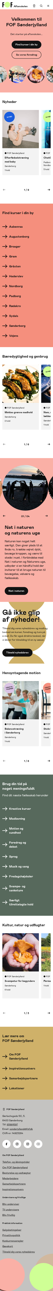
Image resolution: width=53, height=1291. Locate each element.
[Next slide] (46, 516)
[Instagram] (17, 1144)
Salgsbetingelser (11, 1229)
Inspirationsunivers (13, 1189)
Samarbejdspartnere (14, 1183)
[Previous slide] (4, 516)
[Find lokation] (34, 5)
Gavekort (7, 1246)
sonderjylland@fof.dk (21, 1129)
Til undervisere (10, 1209)
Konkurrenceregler (12, 1240)
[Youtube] (38, 1144)
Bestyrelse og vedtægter (16, 1172)
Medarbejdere (10, 1178)
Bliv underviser (10, 1204)
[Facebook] (6, 1144)
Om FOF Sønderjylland (15, 1167)
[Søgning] (41, 5)
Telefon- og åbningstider (16, 1162)
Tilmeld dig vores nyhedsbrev (18, 1251)
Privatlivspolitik (11, 1235)
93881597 (12, 1124)
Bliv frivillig (8, 1215)
